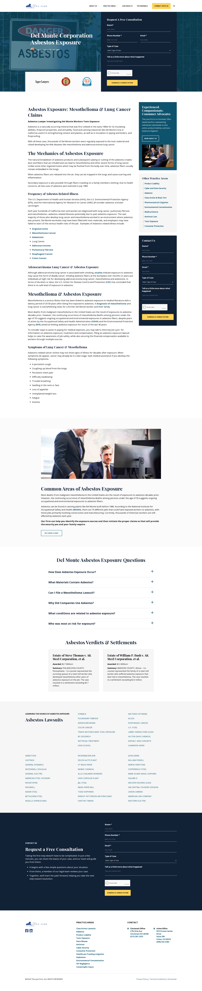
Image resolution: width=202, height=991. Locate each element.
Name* (110, 25)
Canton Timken (86, 801)
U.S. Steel (133, 727)
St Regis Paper (85, 764)
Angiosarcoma (40, 228)
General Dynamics (34, 764)
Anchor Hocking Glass (139, 782)
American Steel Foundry (37, 778)
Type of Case (112, 46)
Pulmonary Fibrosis (42, 249)
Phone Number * (114, 35)
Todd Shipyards (86, 791)
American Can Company (140, 796)
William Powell (136, 760)
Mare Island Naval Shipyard (142, 773)
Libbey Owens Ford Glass (140, 732)
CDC (108, 282)
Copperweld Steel (137, 769)
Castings (29, 760)
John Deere (133, 755)
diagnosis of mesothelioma (111, 303)
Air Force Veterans (137, 714)
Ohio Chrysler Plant (88, 778)
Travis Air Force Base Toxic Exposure (96, 732)
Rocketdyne (31, 782)
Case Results (127, 6)
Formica (82, 714)
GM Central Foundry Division (143, 787)
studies (98, 272)
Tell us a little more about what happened (125, 57)
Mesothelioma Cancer (44, 233)
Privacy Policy (142, 979)
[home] (36, 6)
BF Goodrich (84, 736)
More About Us (150, 138)
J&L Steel (82, 782)
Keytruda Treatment (88, 741)
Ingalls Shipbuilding (36, 801)
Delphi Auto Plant (87, 760)
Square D (132, 778)
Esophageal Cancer (42, 254)
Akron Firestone (136, 764)
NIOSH (76, 509)
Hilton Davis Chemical (139, 736)
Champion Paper (136, 745)
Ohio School (84, 745)
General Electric (34, 773)
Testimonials (142, 6)
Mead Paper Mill (86, 787)
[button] (94, 6)
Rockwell (30, 787)
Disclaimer (172, 979)
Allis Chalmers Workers (90, 773)
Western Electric (137, 801)
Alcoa (131, 718)
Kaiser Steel (31, 791)
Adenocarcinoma (41, 245)
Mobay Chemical (86, 769)
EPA (38, 324)
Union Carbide (135, 791)
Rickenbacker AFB (86, 755)
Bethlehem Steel (33, 796)
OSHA (95, 321)
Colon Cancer (39, 258)
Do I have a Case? (51, 533)
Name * (108, 824)
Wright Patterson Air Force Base (95, 796)
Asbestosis (38, 237)
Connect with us (161, 6)
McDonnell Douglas (36, 769)
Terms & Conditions (158, 979)
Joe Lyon (56, 49)
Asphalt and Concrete (139, 741)
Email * (143, 35)
